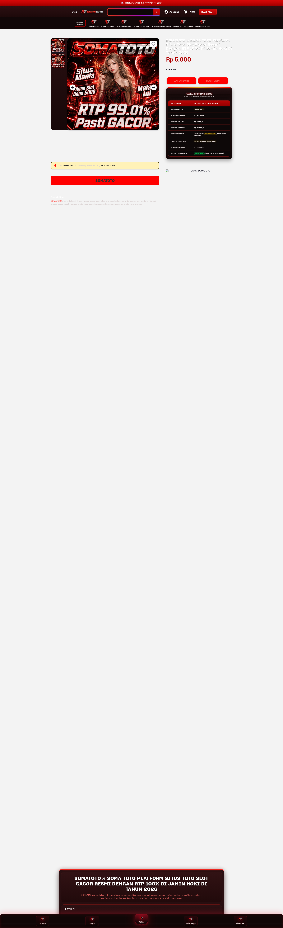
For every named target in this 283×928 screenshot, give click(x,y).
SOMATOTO (105, 180)
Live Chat (240, 923)
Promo (43, 923)
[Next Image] (153, 87)
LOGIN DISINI (213, 80)
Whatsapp (191, 923)
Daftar (141, 922)
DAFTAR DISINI (181, 80)
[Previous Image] (72, 87)
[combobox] (130, 12)
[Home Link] (92, 12)
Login (92, 923)
